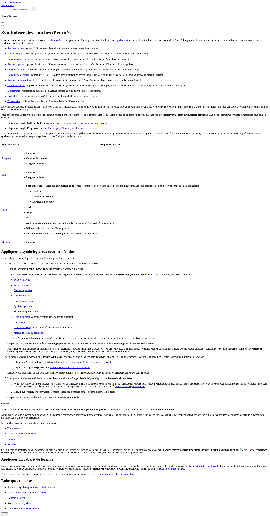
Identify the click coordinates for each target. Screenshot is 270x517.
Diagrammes (14, 90)
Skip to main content (11, 2)
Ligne (5, 174)
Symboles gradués (16, 64)
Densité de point (22, 317)
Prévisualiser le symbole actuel (130, 386)
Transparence (14, 428)
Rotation (12, 444)
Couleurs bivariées (17, 69)
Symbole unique (16, 48)
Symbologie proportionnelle (21, 80)
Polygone (6, 158)
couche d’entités (54, 40)
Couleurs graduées (17, 59)
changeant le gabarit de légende (203, 466)
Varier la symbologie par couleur (24, 508)
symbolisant (122, 40)
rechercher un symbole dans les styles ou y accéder (81, 123)
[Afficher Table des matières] (2, 25)
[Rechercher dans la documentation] (33, 9)
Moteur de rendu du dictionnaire (29, 332)
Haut (4, 514)
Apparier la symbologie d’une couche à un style (31, 487)
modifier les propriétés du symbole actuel (64, 128)
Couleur (11, 439)
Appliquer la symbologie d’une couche (27, 492)
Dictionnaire (14, 101)
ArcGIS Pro (7, 5)
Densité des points (16, 85)
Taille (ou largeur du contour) (22, 433)
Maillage (6, 242)
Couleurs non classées (18, 75)
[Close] (2, 22)
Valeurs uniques (15, 53)
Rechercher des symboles (20, 503)
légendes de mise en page (171, 468)
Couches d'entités (16, 498)
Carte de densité (15, 96)
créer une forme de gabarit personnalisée (115, 474)
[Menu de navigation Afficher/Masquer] (15, 6)
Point (4, 209)
